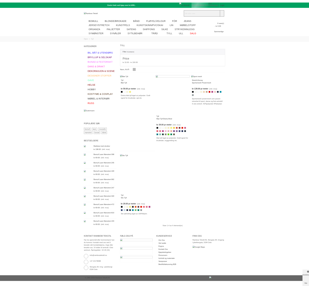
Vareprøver (162, 261)
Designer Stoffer (99, 75)
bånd (104, 132)
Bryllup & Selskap (100, 57)
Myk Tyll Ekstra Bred (164, 119)
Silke (164, 29)
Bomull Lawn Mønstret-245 (104, 163)
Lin (171, 25)
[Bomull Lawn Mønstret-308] (88, 154)
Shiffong (149, 29)
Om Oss (161, 240)
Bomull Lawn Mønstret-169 (104, 171)
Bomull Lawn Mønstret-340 (104, 196)
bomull (87, 129)
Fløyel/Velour (156, 21)
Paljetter (113, 29)
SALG (193, 33)
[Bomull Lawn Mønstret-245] (88, 162)
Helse (91, 85)
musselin (102, 129)
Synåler (115, 33)
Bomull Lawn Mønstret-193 (104, 221)
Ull (181, 33)
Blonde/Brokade (115, 21)
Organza (94, 29)
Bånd (136, 21)
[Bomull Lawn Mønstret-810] (88, 212)
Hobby (92, 89)
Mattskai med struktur (102, 146)
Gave (91, 80)
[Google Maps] (209, 247)
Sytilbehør (135, 33)
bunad (97, 132)
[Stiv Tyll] (124, 155)
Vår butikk (162, 243)
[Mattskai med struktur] (88, 146)
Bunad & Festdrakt (100, 62)
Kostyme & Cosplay (100, 94)
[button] (120, 5)
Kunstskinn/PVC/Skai (150, 25)
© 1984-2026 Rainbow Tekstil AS (97, 278)
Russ (91, 103)
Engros (161, 246)
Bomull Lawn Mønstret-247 (104, 188)
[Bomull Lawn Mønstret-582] (88, 179)
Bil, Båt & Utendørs (100, 52)
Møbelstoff (188, 25)
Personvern (162, 255)
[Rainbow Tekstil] (97, 13)
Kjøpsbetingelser (164, 252)
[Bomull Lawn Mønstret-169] (88, 171)
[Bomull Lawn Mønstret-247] (88, 187)
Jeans (187, 21)
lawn (94, 129)
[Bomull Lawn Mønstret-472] (88, 204)
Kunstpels (123, 25)
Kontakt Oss (163, 249)
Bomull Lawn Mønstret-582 (104, 179)
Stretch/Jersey (197, 80)
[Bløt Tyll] (124, 76)
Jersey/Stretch (99, 25)
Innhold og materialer (166, 258)
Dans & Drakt (96, 66)
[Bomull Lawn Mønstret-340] (88, 196)
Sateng (131, 29)
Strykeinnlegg (185, 29)
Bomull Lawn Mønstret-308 (104, 154)
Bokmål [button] (186, 5)
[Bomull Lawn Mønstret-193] (88, 221)
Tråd (154, 33)
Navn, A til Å (125, 69)
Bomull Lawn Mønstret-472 (104, 204)
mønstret (88, 132)
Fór (174, 21)
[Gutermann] (100, 113)
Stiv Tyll (124, 198)
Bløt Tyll (124, 83)
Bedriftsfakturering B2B (167, 264)
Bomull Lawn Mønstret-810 (104, 213)
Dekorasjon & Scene (101, 71)
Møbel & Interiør (99, 98)
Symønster (96, 33)
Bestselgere (91, 141)
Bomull (93, 21)
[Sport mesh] (196, 76)
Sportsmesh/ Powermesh (201, 83)
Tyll (169, 33)
